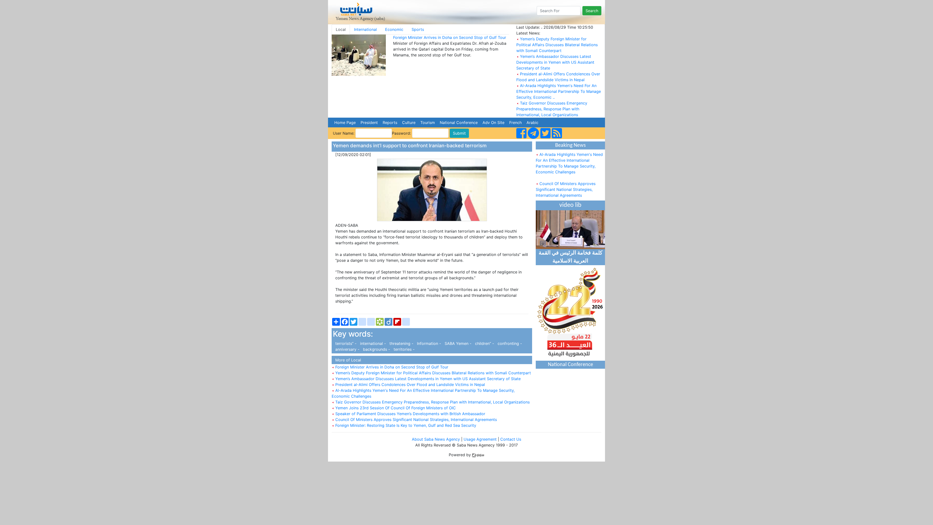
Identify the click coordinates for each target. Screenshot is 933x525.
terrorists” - (345, 343)
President (369, 122)
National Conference (458, 122)
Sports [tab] (418, 29)
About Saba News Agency (436, 439)
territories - (403, 349)
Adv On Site (493, 122)
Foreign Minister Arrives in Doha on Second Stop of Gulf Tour (449, 37)
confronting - (508, 343)
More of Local (347, 360)
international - (372, 343)
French (515, 122)
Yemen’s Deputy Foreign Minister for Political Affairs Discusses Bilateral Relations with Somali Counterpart (557, 44)
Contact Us (510, 439)
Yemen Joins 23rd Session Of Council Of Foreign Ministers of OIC (395, 407)
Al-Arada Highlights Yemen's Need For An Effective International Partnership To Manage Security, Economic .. (558, 91)
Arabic (532, 122)
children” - (484, 343)
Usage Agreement (480, 439)
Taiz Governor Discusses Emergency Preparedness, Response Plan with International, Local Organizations (551, 109)
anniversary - (347, 349)
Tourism (427, 122)
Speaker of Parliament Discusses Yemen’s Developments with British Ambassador (409, 413)
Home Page (345, 122)
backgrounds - (376, 349)
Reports (390, 122)
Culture (409, 122)
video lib (570, 205)
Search (592, 10)
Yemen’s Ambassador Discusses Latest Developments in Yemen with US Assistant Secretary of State (555, 62)
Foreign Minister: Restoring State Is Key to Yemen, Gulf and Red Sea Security (405, 425)
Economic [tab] (394, 29)
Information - (428, 343)
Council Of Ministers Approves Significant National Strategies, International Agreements (415, 419)
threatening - (401, 343)
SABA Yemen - (457, 343)
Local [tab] (341, 29)
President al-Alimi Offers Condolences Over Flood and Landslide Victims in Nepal (409, 384)
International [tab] (365, 29)
